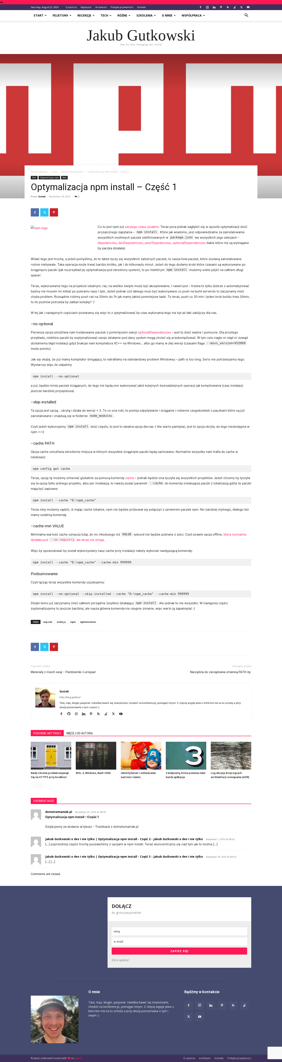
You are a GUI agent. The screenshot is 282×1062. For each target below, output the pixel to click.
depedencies (107, 243)
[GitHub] (70, 714)
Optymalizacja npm (72, 171)
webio (78, 1058)
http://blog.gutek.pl (70, 697)
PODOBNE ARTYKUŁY (47, 733)
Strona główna (39, 171)
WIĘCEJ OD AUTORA (79, 733)
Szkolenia (144, 15)
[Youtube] (248, 7)
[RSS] (228, 7)
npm (73, 621)
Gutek (42, 196)
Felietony (60, 15)
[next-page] (40, 785)
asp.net (47, 621)
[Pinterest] (221, 7)
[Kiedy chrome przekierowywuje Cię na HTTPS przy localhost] (51, 756)
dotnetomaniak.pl (58, 812)
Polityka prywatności (122, 7)
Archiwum (101, 7)
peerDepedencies (158, 243)
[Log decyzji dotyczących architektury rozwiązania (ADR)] (231, 756)
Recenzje (84, 15)
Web (64, 177)
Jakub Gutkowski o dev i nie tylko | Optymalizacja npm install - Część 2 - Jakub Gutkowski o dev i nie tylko (124, 839)
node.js (61, 621)
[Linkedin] (214, 7)
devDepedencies (130, 243)
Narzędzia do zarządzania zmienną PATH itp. (220, 672)
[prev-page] (33, 785)
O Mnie (167, 15)
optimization (88, 621)
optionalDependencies (189, 243)
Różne (122, 15)
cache (129, 478)
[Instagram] (207, 7)
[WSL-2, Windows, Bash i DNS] (96, 756)
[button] (246, 16)
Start (38, 15)
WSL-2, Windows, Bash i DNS (93, 773)
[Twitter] (241, 7)
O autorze (71, 7)
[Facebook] (200, 7)
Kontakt (141, 7)
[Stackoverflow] (234, 7)
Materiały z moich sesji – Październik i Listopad (63, 672)
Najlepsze (86, 7)
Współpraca (192, 15)
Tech (104, 15)
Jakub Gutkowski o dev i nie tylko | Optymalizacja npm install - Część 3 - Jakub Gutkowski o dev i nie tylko (124, 856)
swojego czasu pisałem (142, 227)
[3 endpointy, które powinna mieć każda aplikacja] (186, 756)
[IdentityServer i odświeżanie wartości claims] (141, 756)
